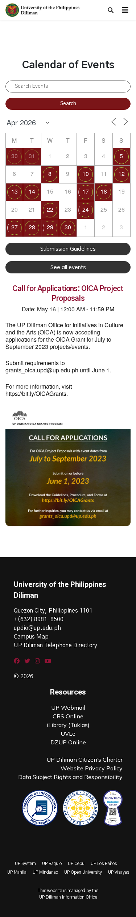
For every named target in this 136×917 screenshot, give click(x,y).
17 (85, 191)
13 (14, 191)
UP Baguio (52, 863)
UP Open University (83, 872)
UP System (25, 863)
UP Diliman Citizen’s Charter (84, 759)
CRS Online (68, 716)
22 (50, 209)
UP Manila (16, 872)
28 (32, 227)
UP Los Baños (104, 863)
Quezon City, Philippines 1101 (53, 611)
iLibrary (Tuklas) (68, 724)
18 (103, 191)
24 (85, 209)
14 (32, 191)
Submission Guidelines (68, 248)
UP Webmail (68, 707)
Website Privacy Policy (92, 768)
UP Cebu (76, 863)
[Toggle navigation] (125, 10)
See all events (68, 267)
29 (50, 227)
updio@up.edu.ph (37, 628)
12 (121, 173)
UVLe (68, 733)
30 (14, 156)
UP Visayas (118, 872)
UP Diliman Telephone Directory (55, 645)
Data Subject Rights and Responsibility (70, 776)
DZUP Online (68, 742)
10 (85, 173)
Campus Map (31, 637)
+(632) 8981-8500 (38, 619)
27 (14, 227)
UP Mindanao (45, 872)
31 (32, 156)
